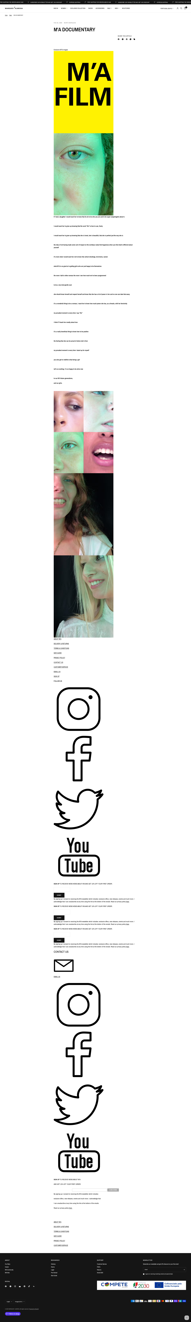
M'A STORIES (126, 8)
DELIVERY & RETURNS (61, 643)
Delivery (53, 1264)
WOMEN (63, 8)
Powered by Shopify (34, 1309)
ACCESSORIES (100, 8)
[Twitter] (12, 1286)
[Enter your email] (184, 1269)
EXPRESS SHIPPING (48, 2)
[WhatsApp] (131, 39)
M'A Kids (7, 1273)
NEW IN (56, 8)
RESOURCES (55, 1260)
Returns (99, 1270)
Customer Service (102, 1264)
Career (7, 1267)
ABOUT (7, 1260)
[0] (184, 8)
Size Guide (54, 1275)
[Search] (181, 8)
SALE (108, 8)
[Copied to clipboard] (135, 39)
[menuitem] (55, 8)
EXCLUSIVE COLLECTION (77, 8)
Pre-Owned (54, 1273)
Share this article (125, 36)
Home (6, 15)
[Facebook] (119, 39)
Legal (52, 1270)
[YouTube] (21, 1286)
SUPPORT (100, 1260)
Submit (59, 895)
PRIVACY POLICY (59, 657)
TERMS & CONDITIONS (61, 648)
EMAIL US (57, 671)
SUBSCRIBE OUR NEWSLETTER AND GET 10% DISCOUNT (20, 2)
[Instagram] (16, 1286)
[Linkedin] (35, 1286)
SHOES (90, 8)
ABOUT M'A (57, 639)
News (10, 15)
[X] (123, 39)
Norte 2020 (100, 1273)
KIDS (116, 8)
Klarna (53, 1267)
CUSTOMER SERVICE (61, 667)
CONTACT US (58, 662)
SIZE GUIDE (58, 653)
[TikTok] (30, 1286)
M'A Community (9, 1270)
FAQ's (98, 1267)
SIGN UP (56, 676)
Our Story (7, 1264)
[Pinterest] (127, 39)
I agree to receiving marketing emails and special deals (159, 1274)
